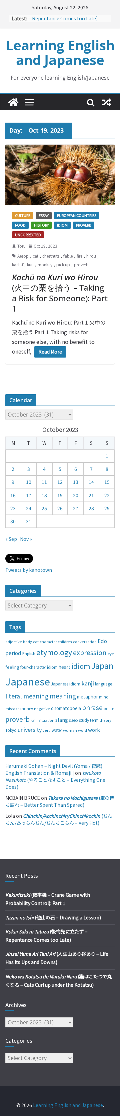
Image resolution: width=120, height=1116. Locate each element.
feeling (12, 667)
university (30, 729)
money (26, 708)
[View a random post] (107, 102)
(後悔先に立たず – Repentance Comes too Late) (67, 17)
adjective (13, 641)
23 (13, 508)
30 (13, 521)
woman (70, 730)
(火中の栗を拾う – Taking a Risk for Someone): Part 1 (60, 293)
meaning (63, 695)
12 (60, 482)
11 (44, 482)
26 (60, 508)
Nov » (26, 539)
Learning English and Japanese (60, 52)
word (82, 730)
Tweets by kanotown (28, 569)
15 (107, 482)
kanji (87, 683)
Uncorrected (28, 234)
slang (61, 719)
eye (111, 653)
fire (79, 256)
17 (28, 495)
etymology (54, 652)
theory (105, 720)
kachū (17, 264)
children (65, 641)
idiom (80, 666)
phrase (92, 707)
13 (75, 482)
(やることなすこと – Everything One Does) (55, 779)
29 (107, 508)
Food (20, 225)
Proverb (83, 225)
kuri (30, 264)
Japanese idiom (65, 683)
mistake (12, 708)
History (41, 225)
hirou (91, 256)
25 (44, 508)
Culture (22, 215)
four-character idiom (39, 667)
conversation (85, 641)
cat (35, 256)
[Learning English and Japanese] (13, 102)
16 (13, 495)
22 (107, 495)
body (27, 641)
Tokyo (11, 730)
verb (47, 730)
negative (42, 708)
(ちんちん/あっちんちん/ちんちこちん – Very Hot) (58, 819)
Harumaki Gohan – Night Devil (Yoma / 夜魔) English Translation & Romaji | (53, 769)
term (94, 720)
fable (68, 256)
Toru (21, 246)
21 (91, 495)
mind (104, 696)
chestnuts (50, 256)
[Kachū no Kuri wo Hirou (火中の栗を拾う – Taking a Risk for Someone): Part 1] (60, 175)
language (103, 683)
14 (91, 482)
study (84, 720)
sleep (73, 720)
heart (64, 666)
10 (28, 482)
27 (75, 508)
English (28, 653)
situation (46, 720)
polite (109, 708)
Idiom (62, 225)
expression (90, 652)
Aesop (23, 256)
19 (60, 495)
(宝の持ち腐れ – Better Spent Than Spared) (59, 801)
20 (75, 495)
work (94, 729)
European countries (76, 215)
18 (44, 495)
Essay (44, 215)
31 (28, 521)
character (48, 641)
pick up (63, 264)
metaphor (87, 696)
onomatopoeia (66, 708)
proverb (81, 264)
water (57, 730)
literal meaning (27, 695)
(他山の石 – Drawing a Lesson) (53, 917)
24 (28, 508)
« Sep (11, 539)
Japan (102, 665)
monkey (45, 264)
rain (34, 720)
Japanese (27, 681)
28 (91, 508)
